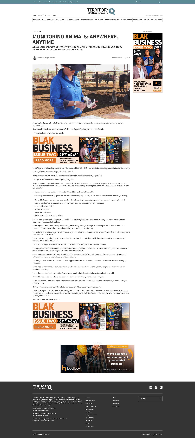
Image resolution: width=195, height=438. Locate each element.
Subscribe (47, 2)
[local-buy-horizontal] (97, 358)
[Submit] (159, 2)
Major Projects (48, 20)
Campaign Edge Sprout (155, 434)
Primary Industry (72, 20)
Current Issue (156, 20)
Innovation (137, 20)
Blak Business (126, 20)
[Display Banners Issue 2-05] (81, 150)
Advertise (55, 2)
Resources (60, 20)
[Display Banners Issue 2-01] (147, 63)
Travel (146, 20)
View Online (63, 2)
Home (36, 2)
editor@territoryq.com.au (40, 410)
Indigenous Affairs (112, 20)
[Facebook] (151, 387)
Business (36, 20)
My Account (74, 2)
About (41, 2)
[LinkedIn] (161, 387)
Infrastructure (87, 20)
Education (99, 20)
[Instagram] (156, 387)
